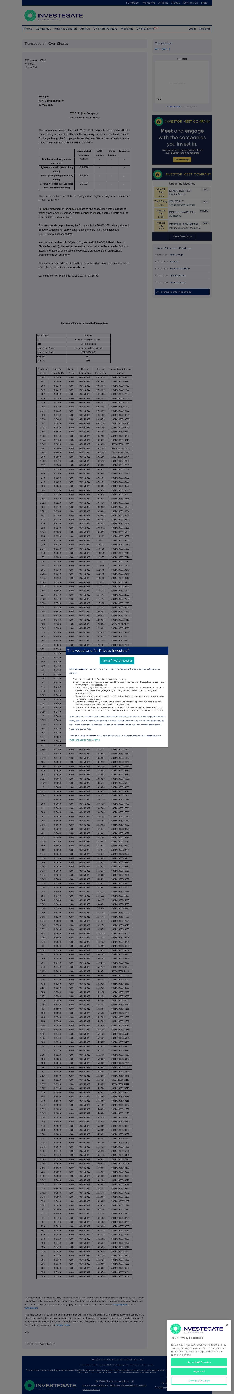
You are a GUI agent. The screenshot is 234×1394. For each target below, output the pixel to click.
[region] (199, 1355)
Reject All (199, 1371)
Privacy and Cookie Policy (80, 740)
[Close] (227, 1325)
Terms (97, 740)
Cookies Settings (199, 1380)
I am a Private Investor (117, 660)
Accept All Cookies (199, 1362)
